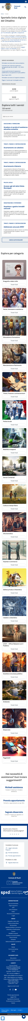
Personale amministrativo (13, 914)
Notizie (13, 947)
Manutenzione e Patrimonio (12, 203)
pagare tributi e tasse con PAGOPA (13, 47)
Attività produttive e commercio (13, 927)
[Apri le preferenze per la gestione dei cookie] (3, 1018)
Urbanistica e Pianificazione (13, 929)
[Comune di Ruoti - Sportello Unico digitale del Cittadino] (8, 7)
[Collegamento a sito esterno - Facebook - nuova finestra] (10, 989)
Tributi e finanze (13, 937)
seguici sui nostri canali (13, 986)
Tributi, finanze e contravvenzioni (15, 144)
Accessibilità (4, 1011)
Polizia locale (8, 182)
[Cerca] (25, 7)
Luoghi (13, 916)
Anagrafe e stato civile (13, 921)
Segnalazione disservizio (13, 999)
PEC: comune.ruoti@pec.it (13, 973)
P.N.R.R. (13, 1003)
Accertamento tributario (12, 166)
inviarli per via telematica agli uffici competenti (13, 31)
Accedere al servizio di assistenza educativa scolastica (16, 128)
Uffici (13, 907)
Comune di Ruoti (17, 7)
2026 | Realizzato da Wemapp (14, 1014)
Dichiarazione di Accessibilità (13, 1001)
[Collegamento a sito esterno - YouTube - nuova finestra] (16, 989)
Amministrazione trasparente (13, 960)
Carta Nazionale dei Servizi (18, 40)
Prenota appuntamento (13, 995)
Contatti (13, 963)
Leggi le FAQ (13, 997)
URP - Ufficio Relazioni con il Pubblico (13, 977)
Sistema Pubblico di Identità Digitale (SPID (14, 37)
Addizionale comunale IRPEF (14, 227)
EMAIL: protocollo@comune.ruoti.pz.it (13, 975)
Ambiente (13, 939)
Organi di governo (13, 905)
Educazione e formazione (12, 124)
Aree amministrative (13, 903)
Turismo (13, 931)
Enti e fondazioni (13, 909)
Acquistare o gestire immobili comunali (14, 207)
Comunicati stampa (13, 949)
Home (2, 14)
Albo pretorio (13, 958)
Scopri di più (14, 284)
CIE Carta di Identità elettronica (11, 41)
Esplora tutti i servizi (13, 105)
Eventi (13, 951)
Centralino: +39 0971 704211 (13, 971)
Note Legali (13, 1010)
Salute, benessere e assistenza (13, 941)
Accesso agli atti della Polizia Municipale (14, 187)
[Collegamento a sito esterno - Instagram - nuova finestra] (13, 989)
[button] (26, 2)
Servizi (13, 918)
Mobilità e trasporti (13, 933)
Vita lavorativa (13, 925)
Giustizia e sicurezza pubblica (13, 935)
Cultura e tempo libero (13, 923)
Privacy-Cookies (5, 1010)
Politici (13, 912)
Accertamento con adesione (13, 147)
